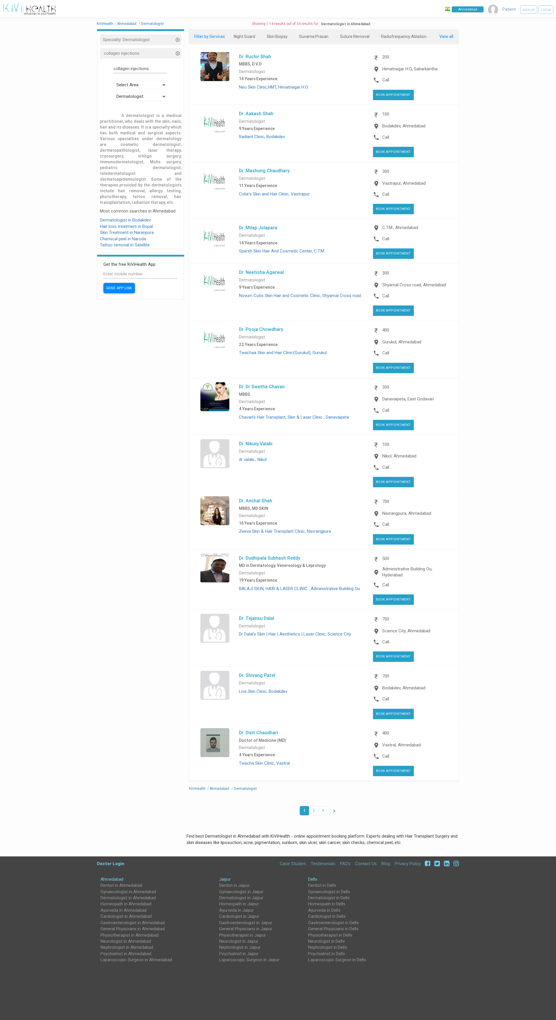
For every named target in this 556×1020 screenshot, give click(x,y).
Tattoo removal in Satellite (125, 245)
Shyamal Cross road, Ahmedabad (414, 284)
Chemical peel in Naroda (123, 238)
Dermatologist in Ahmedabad (128, 897)
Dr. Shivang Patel (257, 675)
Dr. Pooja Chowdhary (261, 329)
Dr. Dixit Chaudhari (258, 732)
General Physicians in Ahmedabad (132, 928)
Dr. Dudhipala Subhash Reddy (269, 558)
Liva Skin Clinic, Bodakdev (263, 691)
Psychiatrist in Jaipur (239, 953)
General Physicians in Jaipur (245, 928)
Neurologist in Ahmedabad (125, 941)
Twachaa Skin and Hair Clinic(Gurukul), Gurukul (283, 352)
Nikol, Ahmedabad (399, 456)
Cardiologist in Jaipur (239, 916)
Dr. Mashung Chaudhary (264, 170)
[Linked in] (446, 863)
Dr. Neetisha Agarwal (261, 272)
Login (546, 10)
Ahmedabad (111, 879)
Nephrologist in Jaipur (240, 947)
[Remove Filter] (177, 40)
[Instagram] (455, 863)
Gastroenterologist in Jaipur (245, 922)
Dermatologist (252, 71)
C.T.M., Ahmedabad (400, 227)
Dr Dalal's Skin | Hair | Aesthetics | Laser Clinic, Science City (295, 634)
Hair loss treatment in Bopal (126, 226)
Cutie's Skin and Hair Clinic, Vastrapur (274, 194)
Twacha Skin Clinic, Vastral (264, 763)
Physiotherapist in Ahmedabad (129, 935)
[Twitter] (436, 863)
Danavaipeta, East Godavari (408, 399)
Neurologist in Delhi (326, 941)
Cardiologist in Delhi (326, 916)
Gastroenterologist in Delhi (333, 922)
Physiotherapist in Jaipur (242, 935)
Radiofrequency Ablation (404, 36)
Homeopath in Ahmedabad (125, 904)
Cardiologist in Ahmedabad (126, 916)
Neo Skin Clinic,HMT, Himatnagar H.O (273, 87)
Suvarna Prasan (313, 36)
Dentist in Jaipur (234, 885)
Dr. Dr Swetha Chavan (262, 386)
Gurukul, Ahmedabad (401, 342)
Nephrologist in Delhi (327, 947)
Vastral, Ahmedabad (401, 745)
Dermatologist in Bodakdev (125, 220)
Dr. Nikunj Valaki (255, 443)
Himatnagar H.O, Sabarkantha (410, 69)
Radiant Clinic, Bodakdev (262, 136)
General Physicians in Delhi (333, 928)
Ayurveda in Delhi (324, 910)
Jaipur (225, 879)
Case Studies (293, 863)
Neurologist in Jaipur (238, 941)
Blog (385, 863)
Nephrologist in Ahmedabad (126, 947)
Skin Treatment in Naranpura (127, 232)
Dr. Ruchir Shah (255, 56)
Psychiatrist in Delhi (326, 953)
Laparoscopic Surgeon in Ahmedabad (136, 959)
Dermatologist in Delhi (329, 897)
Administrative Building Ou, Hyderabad (407, 572)
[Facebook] (426, 863)
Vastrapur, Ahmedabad (404, 183)
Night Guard (244, 36)
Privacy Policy (408, 863)
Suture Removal (355, 36)
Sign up (528, 10)
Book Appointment (393, 95)
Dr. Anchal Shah (255, 500)
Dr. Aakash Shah (256, 113)
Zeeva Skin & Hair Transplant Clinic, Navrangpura (285, 531)
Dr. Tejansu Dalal (256, 618)
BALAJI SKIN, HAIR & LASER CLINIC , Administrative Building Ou (299, 588)
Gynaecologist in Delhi (329, 891)
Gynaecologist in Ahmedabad (128, 891)
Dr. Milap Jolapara (258, 227)
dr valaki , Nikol (253, 459)
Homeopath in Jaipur (239, 904)
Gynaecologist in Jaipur (241, 891)
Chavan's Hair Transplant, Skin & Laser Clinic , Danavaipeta (294, 417)
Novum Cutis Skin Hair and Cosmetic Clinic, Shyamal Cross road (300, 295)
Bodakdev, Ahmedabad (403, 126)
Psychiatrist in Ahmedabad (125, 953)
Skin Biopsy (277, 36)
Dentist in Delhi (322, 885)
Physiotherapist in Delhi (330, 935)
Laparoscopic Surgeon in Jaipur (249, 959)
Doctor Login (110, 863)
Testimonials (323, 863)
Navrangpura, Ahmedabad (406, 513)
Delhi (312, 879)
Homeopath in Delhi (326, 904)
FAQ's (345, 863)
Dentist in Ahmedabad (121, 885)
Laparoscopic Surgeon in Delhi (337, 959)
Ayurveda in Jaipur (236, 910)
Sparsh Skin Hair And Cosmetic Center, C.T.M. (282, 251)
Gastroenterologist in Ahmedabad (132, 922)
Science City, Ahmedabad (406, 630)
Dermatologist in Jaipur (241, 897)
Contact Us (366, 863)
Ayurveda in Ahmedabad (123, 910)
